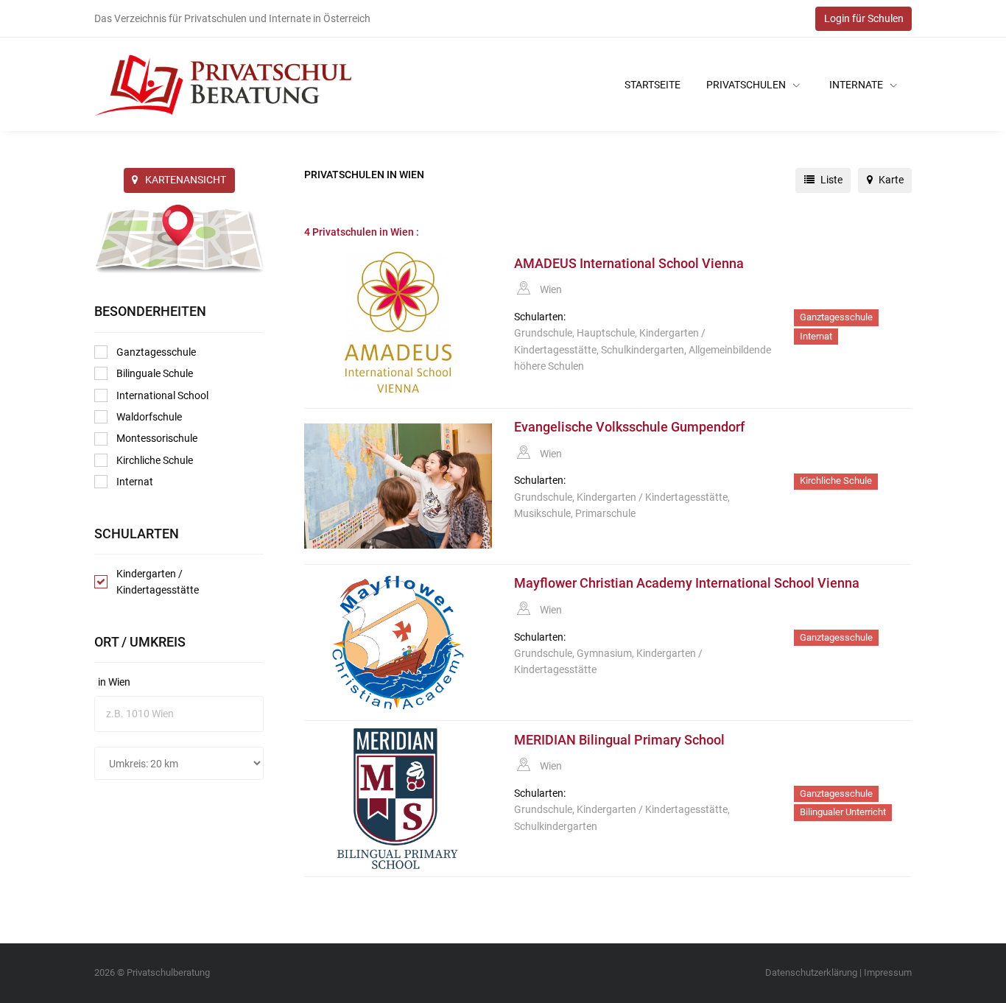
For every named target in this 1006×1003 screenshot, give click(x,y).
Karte (890, 180)
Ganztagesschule (156, 352)
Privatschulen (747, 85)
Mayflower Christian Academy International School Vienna (686, 583)
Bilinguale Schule (154, 373)
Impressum (888, 972)
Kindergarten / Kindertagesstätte (157, 582)
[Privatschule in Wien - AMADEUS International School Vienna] (398, 322)
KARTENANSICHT (185, 180)
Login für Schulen (864, 18)
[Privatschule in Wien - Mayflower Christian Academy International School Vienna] (398, 642)
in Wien (114, 682)
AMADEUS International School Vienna (629, 263)
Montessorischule (156, 438)
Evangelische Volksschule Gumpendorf (629, 427)
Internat (134, 482)
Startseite (652, 85)
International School (162, 395)
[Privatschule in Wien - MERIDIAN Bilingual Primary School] (398, 798)
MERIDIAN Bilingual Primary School (619, 740)
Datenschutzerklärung (811, 972)
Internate (857, 85)
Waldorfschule (149, 417)
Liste (830, 180)
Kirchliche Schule (154, 460)
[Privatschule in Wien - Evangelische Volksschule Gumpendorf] (398, 486)
